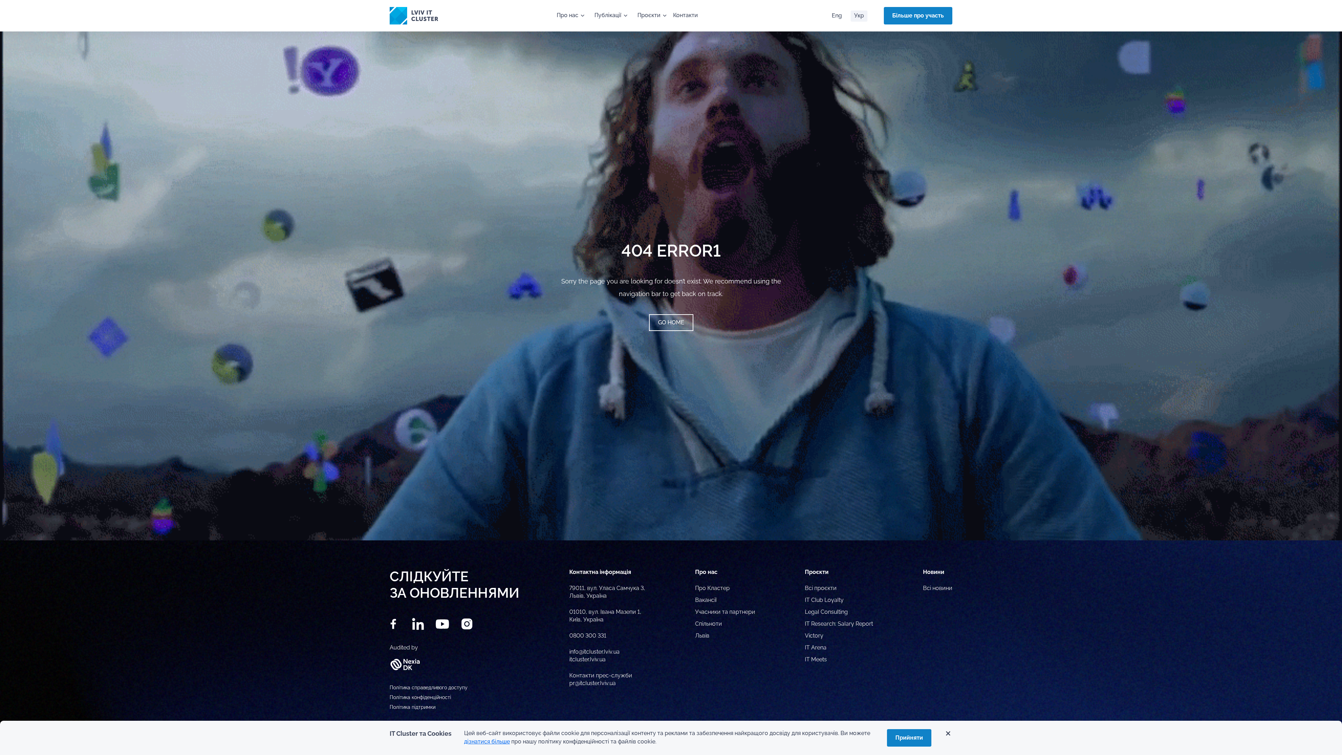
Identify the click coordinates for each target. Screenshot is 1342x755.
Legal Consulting (826, 612)
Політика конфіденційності (420, 697)
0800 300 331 (587, 635)
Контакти (685, 15)
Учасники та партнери (725, 612)
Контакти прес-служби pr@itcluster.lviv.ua (600, 679)
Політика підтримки (412, 707)
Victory (814, 635)
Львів (702, 635)
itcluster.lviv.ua (587, 659)
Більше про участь (918, 15)
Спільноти (708, 623)
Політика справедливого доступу (429, 687)
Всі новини (937, 588)
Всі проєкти (821, 588)
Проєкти (649, 15)
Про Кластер (712, 588)
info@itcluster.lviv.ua (594, 651)
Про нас (567, 15)
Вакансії (705, 600)
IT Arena (816, 647)
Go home (671, 322)
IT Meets (816, 659)
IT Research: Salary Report (839, 623)
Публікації (607, 15)
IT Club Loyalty (824, 600)
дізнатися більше (487, 741)
